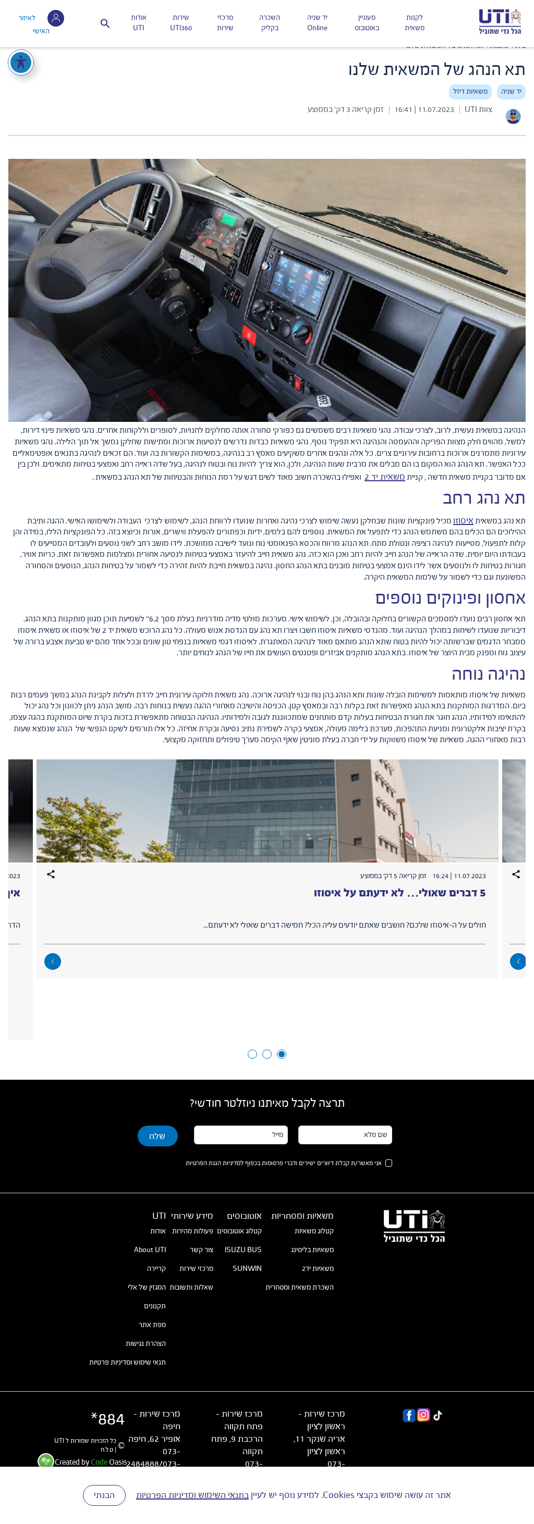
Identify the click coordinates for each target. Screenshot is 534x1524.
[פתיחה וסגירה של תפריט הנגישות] (20, 62)
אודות (158, 1231)
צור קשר (201, 1250)
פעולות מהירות (192, 1231)
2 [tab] (267, 1054)
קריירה (156, 1268)
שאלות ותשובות (191, 1287)
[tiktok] (438, 1417)
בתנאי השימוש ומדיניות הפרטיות (192, 1495)
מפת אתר (152, 1325)
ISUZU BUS (243, 1250)
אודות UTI (139, 23)
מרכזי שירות (225, 23)
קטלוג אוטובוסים (239, 1231)
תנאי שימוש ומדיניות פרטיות (127, 1362)
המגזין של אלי (147, 1287)
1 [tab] (281, 1054)
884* (107, 1420)
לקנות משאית (414, 23)
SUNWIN (247, 1268)
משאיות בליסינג (312, 1250)
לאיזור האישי (34, 25)
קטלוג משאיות (314, 1231)
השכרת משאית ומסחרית (299, 1287)
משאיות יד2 (318, 1268)
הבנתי (104, 1495)
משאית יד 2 (385, 477)
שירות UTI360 (181, 23)
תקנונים (155, 1306)
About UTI (150, 1250)
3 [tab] (252, 1054)
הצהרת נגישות (146, 1343)
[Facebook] (409, 1417)
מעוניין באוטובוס (367, 23)
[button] (105, 23)
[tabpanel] (268, 868)
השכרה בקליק (269, 23)
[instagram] (423, 1417)
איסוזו (463, 521)
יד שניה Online (317, 23)
